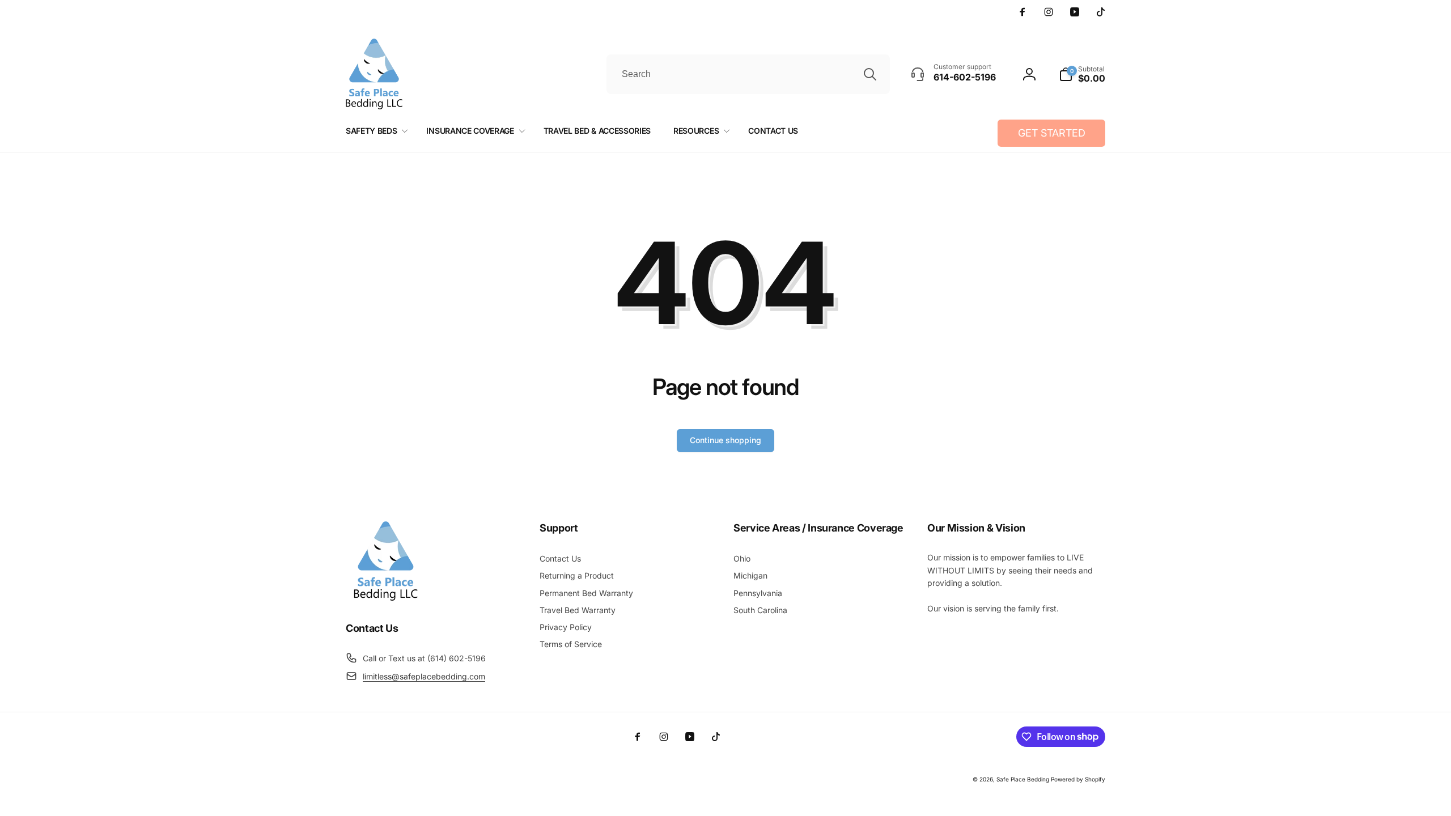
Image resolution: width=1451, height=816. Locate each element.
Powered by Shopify (1078, 779)
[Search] (870, 74)
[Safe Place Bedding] (385, 597)
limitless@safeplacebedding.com (424, 676)
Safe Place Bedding (1022, 779)
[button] (1082, 74)
